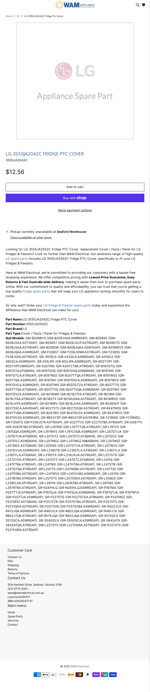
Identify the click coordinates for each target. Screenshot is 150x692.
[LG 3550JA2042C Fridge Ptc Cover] (75, 80)
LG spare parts (17, 258)
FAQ (10, 561)
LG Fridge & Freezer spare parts (67, 305)
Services (13, 620)
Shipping (13, 565)
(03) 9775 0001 (18, 588)
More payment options (75, 210)
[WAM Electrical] (75, 5)
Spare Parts (15, 616)
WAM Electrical (80, 666)
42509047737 (23, 601)
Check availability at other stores (31, 237)
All (18, 16)
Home (9, 16)
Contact (13, 624)
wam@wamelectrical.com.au (26, 592)
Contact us (14, 557)
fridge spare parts (36, 291)
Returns (12, 569)
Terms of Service (18, 573)
